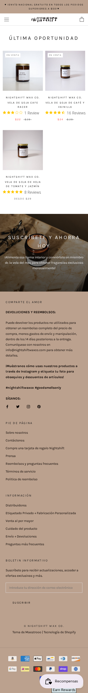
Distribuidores (16, 505)
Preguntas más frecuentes (25, 544)
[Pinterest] (39, 406)
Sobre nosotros (17, 433)
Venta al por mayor (20, 521)
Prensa (11, 456)
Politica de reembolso (22, 479)
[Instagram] (28, 406)
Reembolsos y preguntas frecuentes (32, 464)
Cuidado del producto (21, 529)
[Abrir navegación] (6, 19)
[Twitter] (17, 406)
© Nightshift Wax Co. (44, 626)
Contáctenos (15, 440)
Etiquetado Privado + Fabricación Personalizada (41, 513)
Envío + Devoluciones (21, 536)
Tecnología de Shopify (60, 632)
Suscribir (21, 602)
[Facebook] (7, 406)
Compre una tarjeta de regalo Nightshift (35, 448)
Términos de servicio (21, 471)
